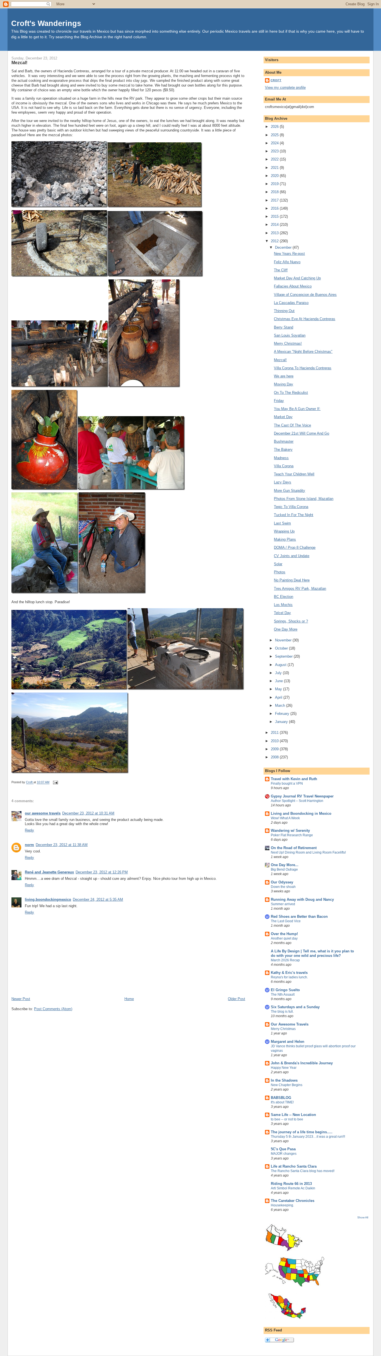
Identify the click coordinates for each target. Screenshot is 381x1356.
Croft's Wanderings (46, 23)
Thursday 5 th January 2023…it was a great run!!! (308, 1137)
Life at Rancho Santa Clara (294, 1166)
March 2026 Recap (285, 960)
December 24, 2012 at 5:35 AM (98, 899)
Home (129, 999)
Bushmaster (283, 441)
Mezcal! (280, 360)
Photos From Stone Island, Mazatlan (303, 499)
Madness (281, 458)
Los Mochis (283, 605)
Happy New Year (283, 1068)
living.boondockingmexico (48, 899)
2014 (275, 224)
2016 (275, 208)
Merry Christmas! (288, 343)
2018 (275, 192)
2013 (275, 233)
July (279, 673)
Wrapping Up (284, 531)
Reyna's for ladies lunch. (289, 977)
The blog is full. (282, 1012)
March (280, 705)
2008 (275, 757)
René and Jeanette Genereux (49, 872)
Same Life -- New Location (293, 1115)
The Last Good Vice (286, 921)
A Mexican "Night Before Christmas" (303, 351)
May (279, 689)
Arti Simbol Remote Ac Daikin (293, 1188)
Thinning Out (284, 311)
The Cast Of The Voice (292, 425)
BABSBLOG (281, 1098)
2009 (275, 749)
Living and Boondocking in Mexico (301, 813)
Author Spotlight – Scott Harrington (297, 801)
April (279, 697)
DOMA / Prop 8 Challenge (294, 547)
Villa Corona (283, 466)
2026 (275, 126)
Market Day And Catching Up (297, 278)
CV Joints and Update (291, 556)
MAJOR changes (283, 1154)
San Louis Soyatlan (289, 335)
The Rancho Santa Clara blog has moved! (302, 1171)
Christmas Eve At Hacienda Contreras (304, 319)
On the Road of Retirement (294, 848)
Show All (362, 1217)
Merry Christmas (283, 1029)
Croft (276, 80)
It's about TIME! (282, 1102)
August (281, 665)
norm (29, 845)
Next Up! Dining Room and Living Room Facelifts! (308, 852)
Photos (279, 572)
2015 (275, 216)
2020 (275, 176)
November (284, 640)
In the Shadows (284, 1080)
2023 (275, 151)
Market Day (283, 417)
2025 (275, 135)
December (284, 247)
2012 (275, 241)
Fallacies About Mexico (293, 286)
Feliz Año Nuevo (287, 262)
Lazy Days (282, 482)
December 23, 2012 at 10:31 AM (88, 813)
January (282, 722)
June (279, 681)
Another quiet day (284, 938)
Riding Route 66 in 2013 (291, 1184)
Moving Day (283, 384)
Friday (279, 401)
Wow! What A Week (285, 818)
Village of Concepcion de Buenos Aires (305, 295)
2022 (275, 159)
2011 (275, 732)
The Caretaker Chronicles (292, 1201)
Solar (278, 564)
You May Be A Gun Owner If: (297, 409)
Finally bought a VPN (287, 783)
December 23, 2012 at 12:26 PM (102, 872)
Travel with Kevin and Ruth (294, 779)
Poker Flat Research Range (292, 835)
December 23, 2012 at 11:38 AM (62, 845)
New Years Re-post (289, 253)
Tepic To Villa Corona (291, 507)
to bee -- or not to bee (287, 1119)
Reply (29, 830)
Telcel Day (282, 613)
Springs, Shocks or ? (291, 621)
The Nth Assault (283, 994)
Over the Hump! (284, 934)
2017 (275, 200)
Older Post (236, 999)
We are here (283, 376)
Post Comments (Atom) (53, 1009)
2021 (275, 168)
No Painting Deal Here (292, 580)
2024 (275, 143)
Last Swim (282, 523)
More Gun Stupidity (289, 490)
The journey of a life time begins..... (301, 1132)
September (284, 656)
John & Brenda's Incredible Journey (302, 1063)
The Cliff (281, 270)
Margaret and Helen (287, 1041)
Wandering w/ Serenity (290, 830)
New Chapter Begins (286, 1085)
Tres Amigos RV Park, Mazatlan (300, 588)
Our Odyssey (282, 882)
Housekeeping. (282, 1205)
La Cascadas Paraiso (291, 303)
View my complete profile (285, 87)
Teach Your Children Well (294, 474)
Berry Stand (283, 327)
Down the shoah (283, 887)
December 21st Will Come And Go (301, 433)
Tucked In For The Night (293, 515)
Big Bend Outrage (284, 869)
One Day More (285, 629)
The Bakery (283, 449)
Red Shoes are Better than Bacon (299, 916)
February (282, 713)
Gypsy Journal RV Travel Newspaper (302, 796)
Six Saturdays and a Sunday (295, 1007)
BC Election (283, 597)
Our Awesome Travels (289, 1024)
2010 (275, 741)
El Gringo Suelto (285, 990)
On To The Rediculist (291, 392)
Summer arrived (283, 904)
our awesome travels (43, 813)
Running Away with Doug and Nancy (302, 899)
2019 (275, 184)
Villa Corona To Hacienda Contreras (302, 368)
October (282, 648)
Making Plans (285, 539)
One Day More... (284, 865)
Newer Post (20, 999)
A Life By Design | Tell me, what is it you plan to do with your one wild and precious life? (312, 953)
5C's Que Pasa (283, 1149)
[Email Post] (55, 782)
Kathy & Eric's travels (289, 973)
